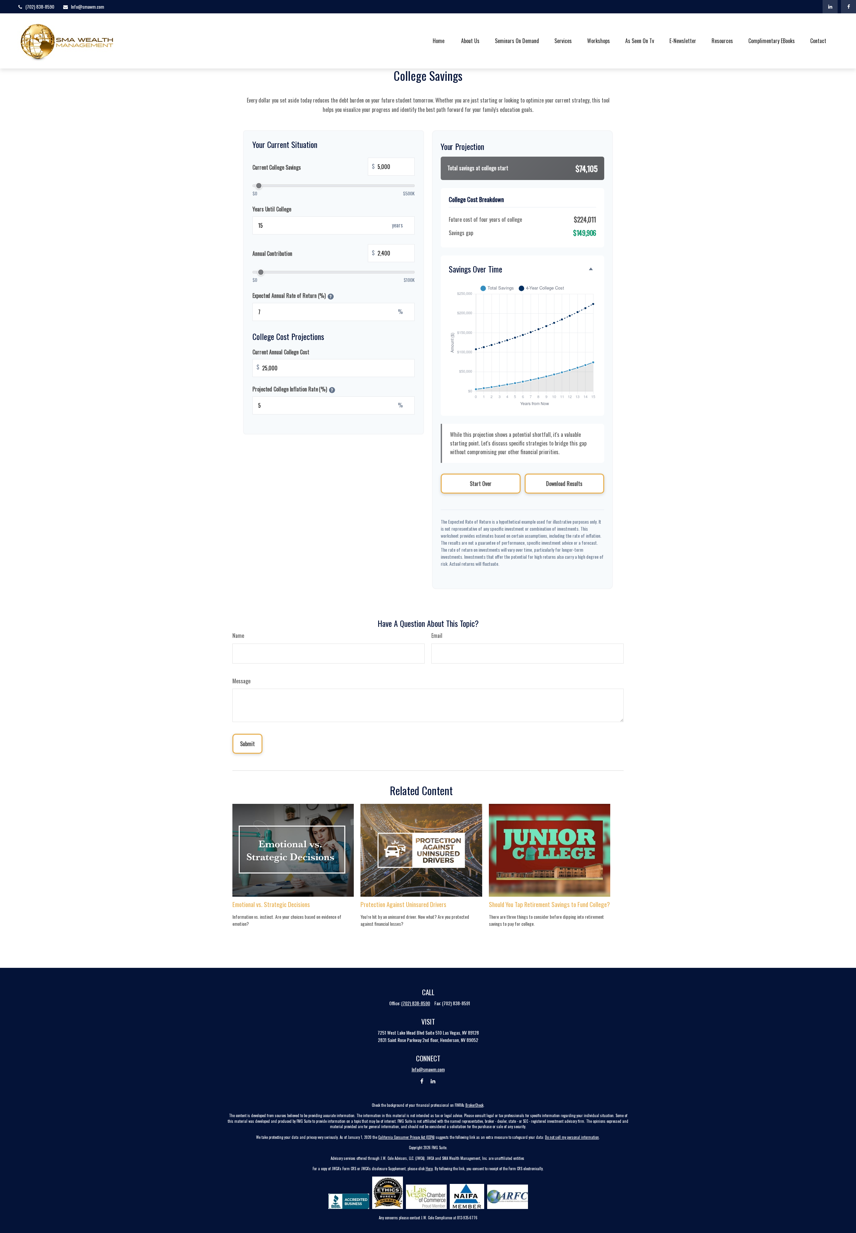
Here (429, 1168)
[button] (438, 41)
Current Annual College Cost (280, 352)
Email (436, 636)
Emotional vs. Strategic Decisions (271, 904)
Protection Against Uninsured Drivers (403, 904)
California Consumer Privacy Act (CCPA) (406, 1137)
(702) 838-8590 (39, 6)
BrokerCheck (474, 1105)
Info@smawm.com (87, 6)
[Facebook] (848, 6)
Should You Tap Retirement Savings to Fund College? (549, 904)
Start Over (481, 484)
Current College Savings (313, 166)
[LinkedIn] (830, 6)
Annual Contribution (313, 252)
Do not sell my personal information (572, 1137)
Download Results (564, 484)
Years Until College (271, 209)
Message (241, 681)
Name (238, 636)
